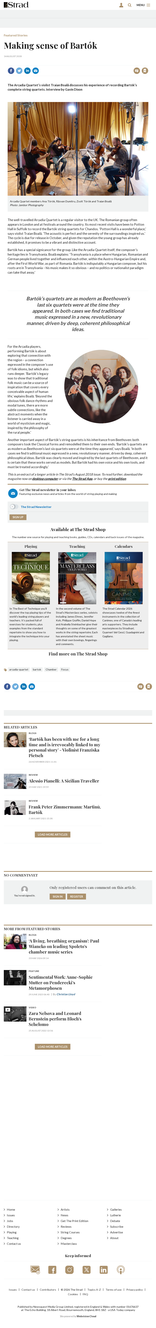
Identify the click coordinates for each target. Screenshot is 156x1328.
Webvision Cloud (86, 1316)
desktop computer (45, 479)
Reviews (66, 1226)
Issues (11, 1215)
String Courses (70, 1232)
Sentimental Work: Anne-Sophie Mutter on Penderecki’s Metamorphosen (61, 982)
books (73, 537)
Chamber (51, 669)
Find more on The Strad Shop (78, 654)
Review (33, 775)
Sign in (97, 62)
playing (49, 537)
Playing (31, 546)
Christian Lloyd (66, 994)
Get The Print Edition (74, 1221)
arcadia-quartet (18, 669)
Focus (64, 669)
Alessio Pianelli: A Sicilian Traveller (64, 781)
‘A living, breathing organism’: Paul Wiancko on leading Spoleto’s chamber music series (64, 946)
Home (11, 1209)
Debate (115, 1221)
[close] (148, 62)
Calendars (124, 546)
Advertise (116, 1232)
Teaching (77, 546)
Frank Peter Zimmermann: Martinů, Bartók (65, 809)
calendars (99, 537)
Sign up (18, 517)
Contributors (48, 1289)
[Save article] (145, 70)
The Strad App (82, 479)
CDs (89, 537)
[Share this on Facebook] (11, 70)
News (64, 1215)
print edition (117, 479)
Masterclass (69, 1243)
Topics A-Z (94, 1289)
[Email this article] (35, 70)
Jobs (10, 1221)
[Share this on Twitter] (19, 70)
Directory (13, 1226)
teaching (64, 537)
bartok (37, 669)
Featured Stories (16, 35)
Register (76, 896)
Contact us (14, 1243)
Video (32, 1007)
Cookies (73, 1294)
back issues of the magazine (127, 537)
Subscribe (116, 1226)
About (114, 1238)
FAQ (85, 1294)
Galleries (116, 1209)
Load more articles (52, 834)
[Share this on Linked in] (27, 70)
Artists (65, 1209)
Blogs (32, 733)
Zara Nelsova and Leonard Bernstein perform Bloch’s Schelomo (55, 1018)
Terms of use (114, 1289)
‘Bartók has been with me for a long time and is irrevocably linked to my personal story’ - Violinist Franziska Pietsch (64, 747)
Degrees (66, 1238)
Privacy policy (134, 1289)
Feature (34, 971)
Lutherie (115, 1215)
